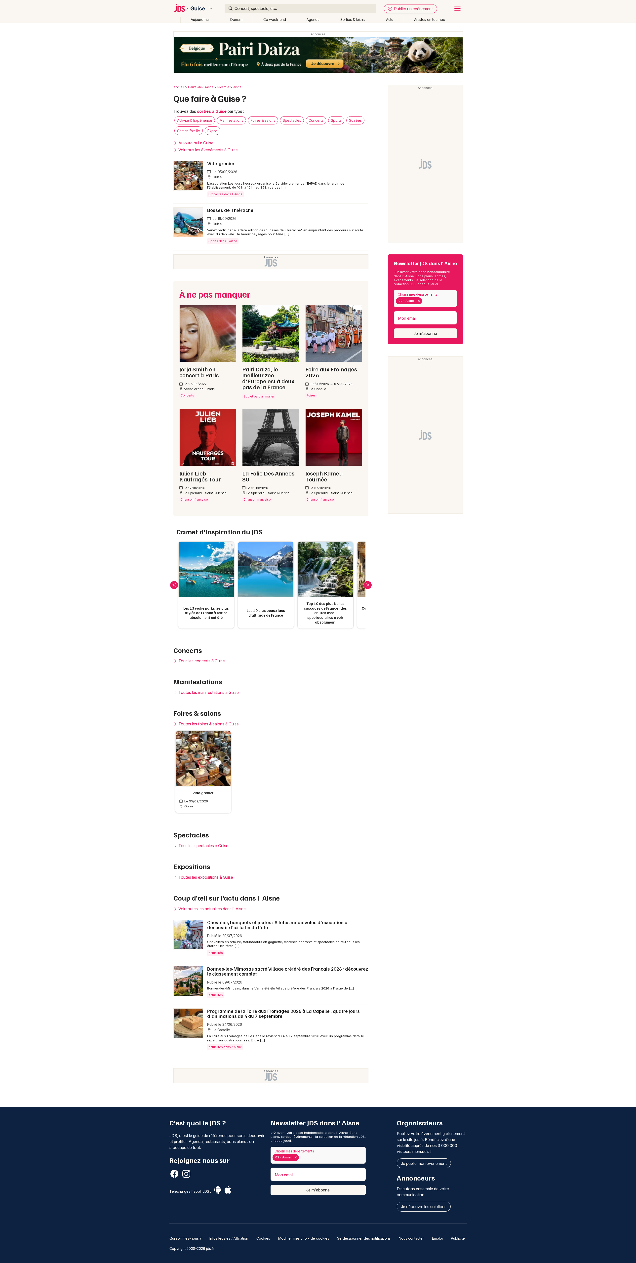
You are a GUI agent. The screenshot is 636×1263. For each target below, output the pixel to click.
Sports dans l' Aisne (222, 241)
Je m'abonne (425, 333)
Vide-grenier (221, 163)
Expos (212, 131)
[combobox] (425, 298)
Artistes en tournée (429, 19)
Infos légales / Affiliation (228, 1238)
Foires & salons (263, 120)
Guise (197, 8)
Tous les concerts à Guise (201, 660)
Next (368, 585)
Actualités (215, 953)
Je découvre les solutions (423, 1206)
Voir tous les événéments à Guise (207, 149)
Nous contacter (411, 1238)
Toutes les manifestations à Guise (208, 692)
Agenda (313, 19)
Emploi (437, 1238)
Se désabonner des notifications (364, 1238)
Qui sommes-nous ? (185, 1238)
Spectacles (292, 120)
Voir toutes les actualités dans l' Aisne (211, 908)
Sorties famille (188, 131)
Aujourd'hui (200, 19)
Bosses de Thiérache (230, 209)
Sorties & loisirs (352, 19)
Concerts (316, 120)
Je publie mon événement (424, 1163)
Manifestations (231, 120)
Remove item (419, 301)
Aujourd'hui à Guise (195, 142)
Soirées (355, 120)
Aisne (237, 87)
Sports (336, 120)
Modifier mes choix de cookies (303, 1238)
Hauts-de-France (200, 87)
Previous (174, 585)
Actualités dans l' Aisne (225, 1047)
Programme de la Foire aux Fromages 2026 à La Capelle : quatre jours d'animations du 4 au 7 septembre (283, 1013)
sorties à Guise (212, 111)
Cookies (263, 1238)
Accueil (178, 87)
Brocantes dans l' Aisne (225, 194)
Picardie (223, 87)
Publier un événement (413, 8)
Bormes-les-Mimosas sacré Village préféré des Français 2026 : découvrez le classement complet (287, 971)
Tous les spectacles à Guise (202, 845)
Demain (236, 19)
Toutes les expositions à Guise (205, 877)
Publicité (458, 1238)
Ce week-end (274, 19)
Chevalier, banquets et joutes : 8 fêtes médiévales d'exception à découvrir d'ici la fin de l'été (277, 925)
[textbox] (424, 301)
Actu (389, 19)
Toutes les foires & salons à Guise (208, 723)
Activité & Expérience (194, 120)
